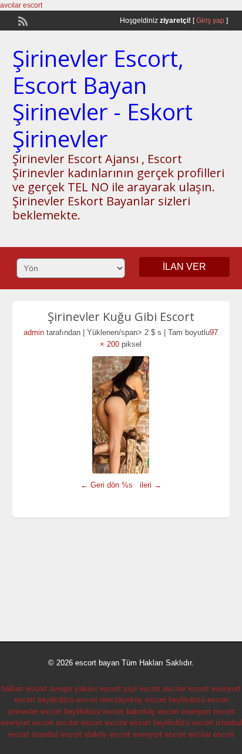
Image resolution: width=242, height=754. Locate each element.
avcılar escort (21, 5)
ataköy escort (107, 734)
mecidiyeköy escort (133, 699)
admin (33, 332)
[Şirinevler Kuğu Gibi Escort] (121, 415)
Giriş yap (210, 20)
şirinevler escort (35, 711)
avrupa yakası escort (85, 688)
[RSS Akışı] (21, 20)
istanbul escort (57, 734)
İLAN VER (184, 267)
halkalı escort (24, 688)
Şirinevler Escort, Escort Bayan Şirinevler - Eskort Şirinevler (102, 98)
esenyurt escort (208, 711)
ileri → (151, 485)
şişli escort (141, 688)
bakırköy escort (152, 711)
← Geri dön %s (106, 485)
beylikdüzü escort (68, 699)
